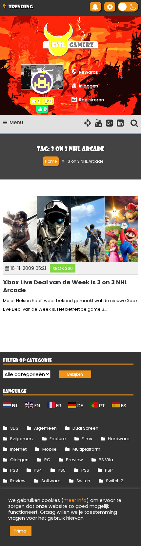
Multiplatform (86, 449)
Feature (58, 439)
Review (18, 481)
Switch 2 (114, 481)
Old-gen (19, 460)
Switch (83, 481)
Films (87, 439)
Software (51, 481)
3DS (14, 428)
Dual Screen (85, 428)
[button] (128, 7)
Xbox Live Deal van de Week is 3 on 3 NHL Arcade (65, 286)
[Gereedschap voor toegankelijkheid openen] (109, 7)
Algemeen (45, 428)
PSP (109, 470)
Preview (74, 460)
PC (47, 460)
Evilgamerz (22, 439)
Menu (16, 122)
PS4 (38, 470)
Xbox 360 (62, 268)
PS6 (85, 470)
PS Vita (106, 460)
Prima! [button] (21, 531)
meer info (75, 500)
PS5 (62, 470)
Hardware (119, 439)
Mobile (49, 449)
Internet (18, 449)
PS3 (14, 470)
